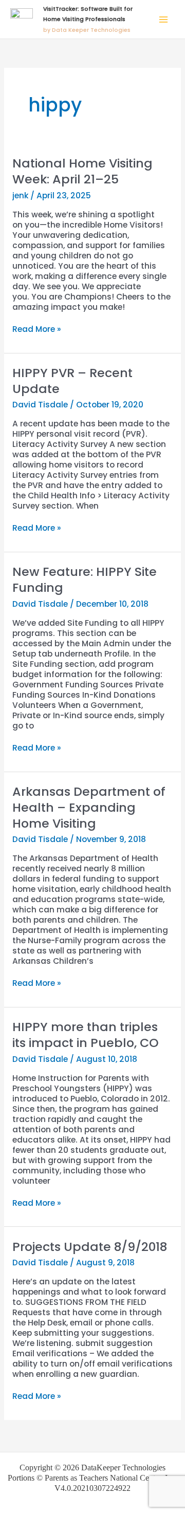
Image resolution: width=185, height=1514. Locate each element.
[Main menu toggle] (164, 19)
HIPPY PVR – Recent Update (72, 380)
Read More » (36, 329)
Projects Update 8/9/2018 (89, 1246)
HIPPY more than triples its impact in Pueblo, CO (85, 1034)
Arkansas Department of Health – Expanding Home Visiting (88, 807)
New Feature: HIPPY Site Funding (84, 579)
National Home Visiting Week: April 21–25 (82, 171)
